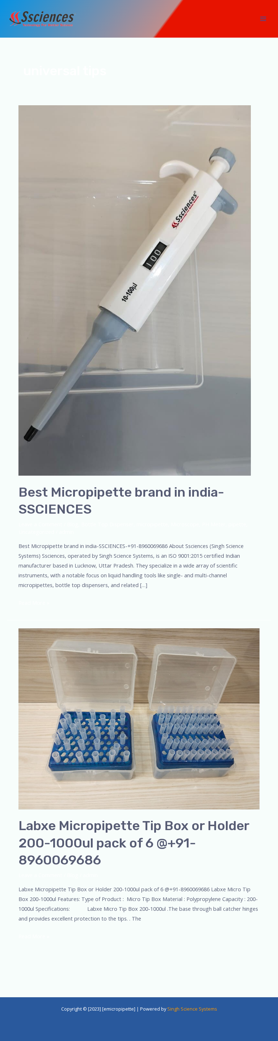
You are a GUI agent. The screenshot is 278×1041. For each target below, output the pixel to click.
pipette (237, 524)
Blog (72, 524)
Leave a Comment (40, 524)
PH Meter (214, 524)
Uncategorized (36, 531)
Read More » (34, 602)
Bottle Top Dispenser (107, 524)
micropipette (152, 524)
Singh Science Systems (192, 1009)
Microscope (185, 524)
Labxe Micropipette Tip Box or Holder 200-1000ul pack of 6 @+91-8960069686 (133, 843)
